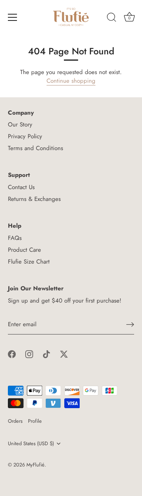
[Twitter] (64, 353)
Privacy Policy (25, 136)
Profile (35, 421)
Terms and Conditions (35, 148)
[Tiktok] (46, 353)
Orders (15, 421)
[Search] (111, 18)
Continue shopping (71, 80)
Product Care (24, 249)
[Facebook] (12, 353)
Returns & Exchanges (34, 199)
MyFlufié (35, 464)
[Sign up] (130, 324)
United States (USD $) (31, 443)
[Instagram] (29, 353)
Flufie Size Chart (29, 261)
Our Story (20, 124)
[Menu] (12, 17)
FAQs (15, 238)
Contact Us (21, 187)
